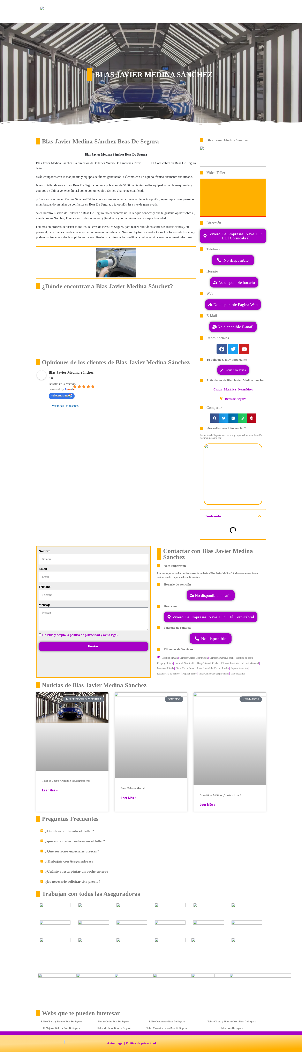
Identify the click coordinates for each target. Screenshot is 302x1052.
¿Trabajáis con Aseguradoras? (69, 861)
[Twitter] (233, 349)
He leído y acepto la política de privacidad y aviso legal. (80, 635)
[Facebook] (222, 349)
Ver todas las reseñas (65, 406)
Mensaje (44, 605)
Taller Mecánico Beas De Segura (113, 1028)
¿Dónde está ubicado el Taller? (69, 831)
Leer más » (50, 790)
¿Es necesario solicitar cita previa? (72, 881)
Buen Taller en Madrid (133, 788)
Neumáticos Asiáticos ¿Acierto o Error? (220, 795)
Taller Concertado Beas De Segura (167, 1021)
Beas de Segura (235, 399)
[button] (233, 327)
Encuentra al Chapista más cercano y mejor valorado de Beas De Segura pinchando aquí (231, 436)
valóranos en (59, 395)
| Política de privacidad (140, 1043)
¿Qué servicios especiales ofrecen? (72, 851)
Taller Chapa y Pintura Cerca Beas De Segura (231, 1021)
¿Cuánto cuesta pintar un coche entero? (76, 871)
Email (43, 569)
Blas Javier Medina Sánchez (71, 372)
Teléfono (45, 587)
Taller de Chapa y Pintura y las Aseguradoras (66, 780)
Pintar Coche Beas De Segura (113, 1021)
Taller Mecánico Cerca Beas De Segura (166, 1028)
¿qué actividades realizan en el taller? (75, 841)
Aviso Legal (115, 1043)
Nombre (44, 551)
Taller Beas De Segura (231, 1028)
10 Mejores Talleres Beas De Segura (61, 1028)
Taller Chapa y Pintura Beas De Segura (61, 1021)
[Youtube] (244, 349)
